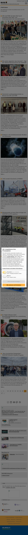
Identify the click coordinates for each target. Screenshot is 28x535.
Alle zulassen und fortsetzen (13, 285)
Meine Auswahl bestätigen (14, 281)
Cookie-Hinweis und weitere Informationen (12, 268)
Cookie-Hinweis (10, 256)
